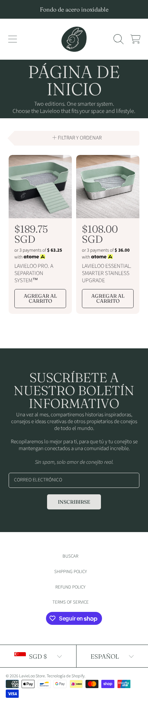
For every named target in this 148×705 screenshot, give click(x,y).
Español (105, 656)
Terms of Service (70, 602)
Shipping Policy (70, 571)
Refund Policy (70, 587)
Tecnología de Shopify (65, 676)
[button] (12, 39)
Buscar (70, 556)
